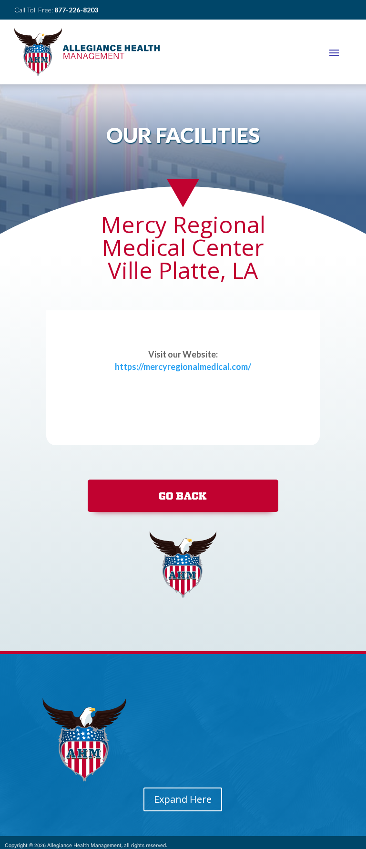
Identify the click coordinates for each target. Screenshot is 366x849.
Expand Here (183, 799)
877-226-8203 (76, 10)
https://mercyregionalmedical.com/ (183, 366)
